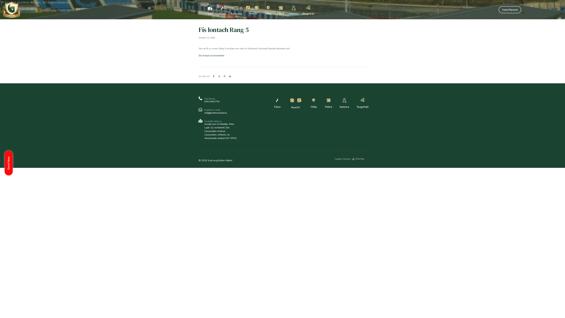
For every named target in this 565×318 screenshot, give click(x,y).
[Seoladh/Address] (200, 121)
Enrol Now (8, 162)
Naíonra (293, 13)
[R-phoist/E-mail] (200, 109)
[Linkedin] (230, 76)
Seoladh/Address (213, 121)
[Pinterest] (224, 76)
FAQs (268, 13)
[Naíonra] (344, 100)
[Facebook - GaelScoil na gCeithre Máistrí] (248, 8)
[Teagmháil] (362, 100)
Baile (210, 13)
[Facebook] (214, 76)
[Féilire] (328, 100)
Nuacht (253, 13)
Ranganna (236, 13)
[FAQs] (314, 100)
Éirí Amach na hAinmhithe (211, 55)
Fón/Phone (209, 98)
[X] (219, 76)
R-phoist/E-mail (212, 109)
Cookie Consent (343, 159)
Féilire (280, 13)
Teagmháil (308, 13)
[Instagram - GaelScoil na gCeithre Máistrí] (256, 8)
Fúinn (277, 107)
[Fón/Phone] (200, 98)
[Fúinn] (277, 100)
